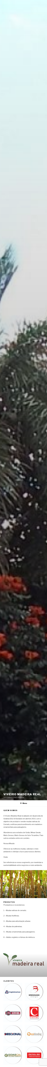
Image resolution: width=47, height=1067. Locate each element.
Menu (24, 803)
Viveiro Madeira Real (22, 794)
